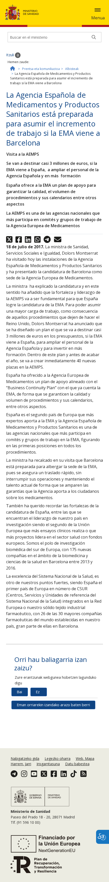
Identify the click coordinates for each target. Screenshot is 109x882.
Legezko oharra (57, 758)
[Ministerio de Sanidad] (23, 12)
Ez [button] (38, 691)
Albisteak (72, 69)
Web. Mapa (85, 758)
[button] (97, 10)
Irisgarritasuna (48, 763)
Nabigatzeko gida (25, 758)
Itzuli (10, 54)
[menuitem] (25, 758)
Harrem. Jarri (21, 763)
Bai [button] (19, 691)
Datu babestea (77, 763)
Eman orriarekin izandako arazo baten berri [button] (53, 704)
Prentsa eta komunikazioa (41, 69)
